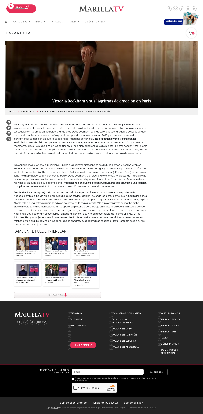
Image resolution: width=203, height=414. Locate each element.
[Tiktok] (181, 8)
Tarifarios (57, 22)
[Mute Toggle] (27, 6)
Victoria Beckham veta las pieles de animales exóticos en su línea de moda (26, 279)
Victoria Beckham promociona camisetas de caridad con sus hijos (84, 253)
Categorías (20, 22)
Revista (72, 22)
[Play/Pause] (11, 6)
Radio (39, 22)
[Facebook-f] (169, 8)
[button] (8, 122)
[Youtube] (188, 8)
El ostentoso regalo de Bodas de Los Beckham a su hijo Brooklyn (56, 253)
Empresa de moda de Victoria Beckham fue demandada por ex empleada (82, 281)
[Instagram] (175, 8)
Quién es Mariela (95, 22)
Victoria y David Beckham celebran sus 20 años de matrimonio (54, 279)
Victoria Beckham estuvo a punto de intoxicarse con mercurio (26, 253)
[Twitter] (194, 8)
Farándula (27, 111)
